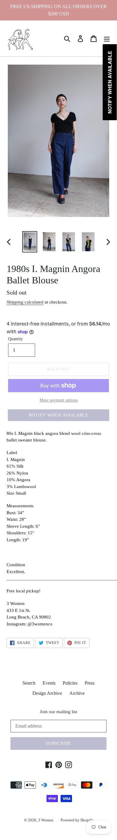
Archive (77, 693)
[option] (30, 242)
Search (28, 683)
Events (49, 683)
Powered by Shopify (77, 820)
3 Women (45, 820)
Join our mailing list (58, 711)
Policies (70, 683)
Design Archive (47, 693)
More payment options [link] (59, 400)
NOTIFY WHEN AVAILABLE (58, 415)
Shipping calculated (25, 302)
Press (89, 683)
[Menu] (106, 38)
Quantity (15, 339)
